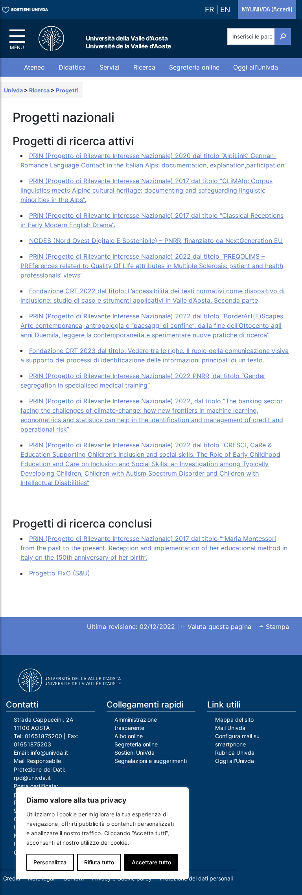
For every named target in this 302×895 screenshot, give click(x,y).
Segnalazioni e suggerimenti (150, 760)
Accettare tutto (151, 862)
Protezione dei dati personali (196, 878)
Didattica (72, 67)
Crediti (11, 878)
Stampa (277, 626)
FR (210, 9)
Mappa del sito (234, 719)
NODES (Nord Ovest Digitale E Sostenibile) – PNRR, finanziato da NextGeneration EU (156, 240)
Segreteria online (194, 67)
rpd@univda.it (32, 777)
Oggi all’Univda (255, 67)
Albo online (128, 736)
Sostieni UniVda (134, 752)
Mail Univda (230, 727)
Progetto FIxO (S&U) (59, 573)
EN (225, 9)
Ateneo (34, 67)
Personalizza (49, 862)
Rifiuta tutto (99, 862)
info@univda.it (49, 752)
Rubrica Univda (234, 752)
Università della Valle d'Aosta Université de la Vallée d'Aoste (128, 42)
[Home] (56, 38)
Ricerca (144, 67)
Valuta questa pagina (219, 626)
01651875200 (44, 736)
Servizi (109, 67)
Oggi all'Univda (234, 760)
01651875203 (33, 744)
